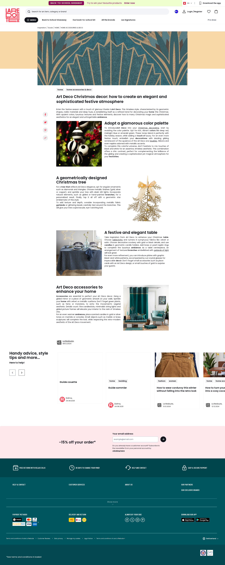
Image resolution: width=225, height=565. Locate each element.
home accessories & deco (79, 89)
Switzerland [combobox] (211, 538)
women (172, 381)
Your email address (123, 433)
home (60, 89)
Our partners (187, 484)
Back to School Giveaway (54, 20)
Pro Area (212, 20)
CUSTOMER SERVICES (77, 484)
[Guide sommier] (128, 365)
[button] (216, 11)
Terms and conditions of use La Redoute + (110, 538)
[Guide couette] (80, 365)
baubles (153, 141)
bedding (123, 381)
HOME (57, 28)
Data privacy (58, 538)
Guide (50, 28)
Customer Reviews (44, 538)
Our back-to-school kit (84, 20)
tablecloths (117, 240)
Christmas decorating (148, 128)
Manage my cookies (73, 538)
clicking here (119, 451)
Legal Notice (88, 538)
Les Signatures (128, 20)
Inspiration (42, 28)
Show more (112, 502)
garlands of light (161, 250)
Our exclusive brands (190, 490)
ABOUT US (128, 484)
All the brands (108, 20)
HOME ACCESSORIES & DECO (72, 28)
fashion (161, 381)
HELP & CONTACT (19, 484)
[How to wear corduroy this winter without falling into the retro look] (177, 365)
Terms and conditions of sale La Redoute (20, 538)
